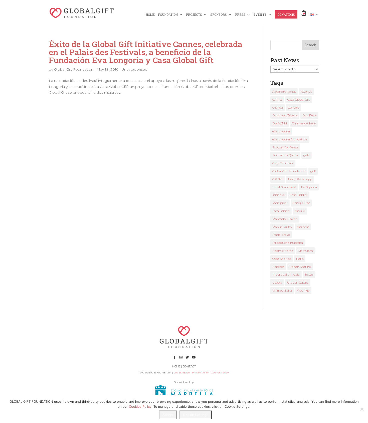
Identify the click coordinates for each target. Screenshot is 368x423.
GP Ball (277, 179)
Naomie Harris (282, 251)
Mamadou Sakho (284, 219)
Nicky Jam (305, 251)
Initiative (278, 195)
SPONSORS (218, 15)
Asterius (306, 91)
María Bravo (281, 235)
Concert (293, 107)
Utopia (277, 282)
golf (313, 171)
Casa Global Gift (298, 99)
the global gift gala (286, 274)
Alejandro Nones (284, 91)
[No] (361, 409)
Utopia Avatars (297, 282)
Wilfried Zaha (282, 290)
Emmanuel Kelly (304, 123)
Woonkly (303, 290)
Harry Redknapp (300, 179)
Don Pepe (309, 115)
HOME (150, 15)
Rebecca (278, 267)
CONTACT (189, 366)
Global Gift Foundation (73, 69)
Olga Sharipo (281, 259)
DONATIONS (286, 15)
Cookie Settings (195, 415)
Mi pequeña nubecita (287, 243)
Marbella (303, 227)
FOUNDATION (168, 15)
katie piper (280, 203)
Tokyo (309, 274)
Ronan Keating (300, 267)
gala (306, 155)
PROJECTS (194, 15)
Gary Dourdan (282, 163)
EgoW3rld (279, 123)
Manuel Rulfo (282, 227)
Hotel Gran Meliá (284, 187)
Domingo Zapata (284, 115)
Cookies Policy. (140, 406)
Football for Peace (285, 147)
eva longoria (281, 131)
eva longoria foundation (289, 139)
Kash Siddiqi (298, 195)
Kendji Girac (301, 203)
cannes (277, 99)
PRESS (240, 15)
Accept (167, 415)
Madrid (300, 211)
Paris (299, 259)
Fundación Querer (285, 155)
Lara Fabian (281, 211)
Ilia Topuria (309, 187)
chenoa (277, 107)
